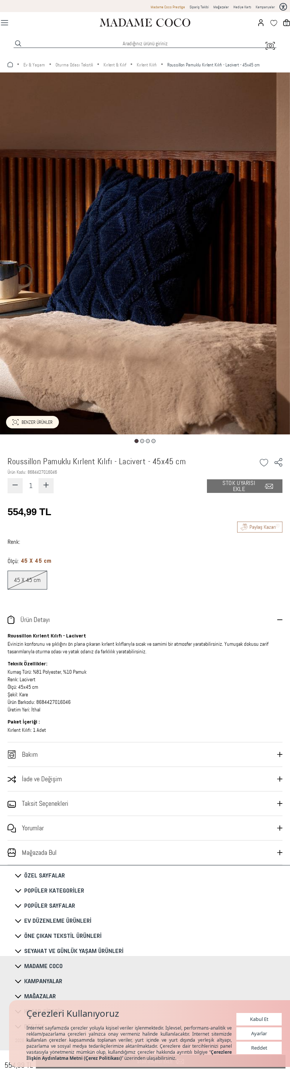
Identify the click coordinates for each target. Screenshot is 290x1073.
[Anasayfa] (145, 22)
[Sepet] (286, 22)
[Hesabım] (261, 22)
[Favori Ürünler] (273, 22)
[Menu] (4, 22)
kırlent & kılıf (114, 65)
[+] (46, 485)
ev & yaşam (34, 65)
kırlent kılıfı (147, 65)
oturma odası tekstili (74, 65)
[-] (15, 485)
